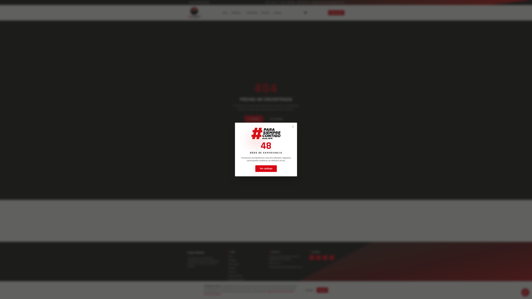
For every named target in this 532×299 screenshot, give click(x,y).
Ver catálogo (266, 168)
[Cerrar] (292, 126)
